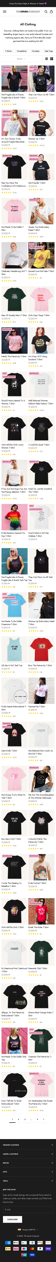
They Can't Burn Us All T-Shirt (41, 94)
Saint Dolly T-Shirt (9, 750)
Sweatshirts (21, 51)
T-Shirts (8, 51)
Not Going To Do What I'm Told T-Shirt (13, 796)
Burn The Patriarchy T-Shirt (40, 665)
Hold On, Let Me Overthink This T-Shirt (40, 490)
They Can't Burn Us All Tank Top (40, 579)
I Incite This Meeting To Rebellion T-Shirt (11, 885)
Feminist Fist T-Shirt (36, 706)
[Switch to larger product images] (46, 59)
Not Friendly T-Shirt (36, 182)
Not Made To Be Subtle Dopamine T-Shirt (11, 623)
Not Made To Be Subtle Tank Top (13, 1058)
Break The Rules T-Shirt (38, 927)
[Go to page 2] (44, 1119)
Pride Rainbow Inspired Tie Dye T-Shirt (13, 534)
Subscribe (12, 1219)
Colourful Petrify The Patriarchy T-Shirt (37, 840)
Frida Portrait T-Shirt (37, 883)
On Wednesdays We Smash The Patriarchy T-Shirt (40, 1102)
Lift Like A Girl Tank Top (11, 665)
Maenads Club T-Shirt (37, 968)
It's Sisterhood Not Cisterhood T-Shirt (14, 970)
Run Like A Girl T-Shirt (11, 838)
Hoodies (35, 51)
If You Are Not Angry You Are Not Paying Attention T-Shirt (14, 490)
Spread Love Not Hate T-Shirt (41, 271)
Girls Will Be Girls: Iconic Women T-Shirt (12, 446)
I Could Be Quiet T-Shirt (38, 444)
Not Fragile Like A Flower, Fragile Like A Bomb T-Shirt (13, 96)
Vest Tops (49, 51)
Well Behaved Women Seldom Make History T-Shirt (40, 402)
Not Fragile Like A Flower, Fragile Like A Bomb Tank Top (14, 579)
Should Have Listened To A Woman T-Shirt (13, 402)
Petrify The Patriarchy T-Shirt (13, 356)
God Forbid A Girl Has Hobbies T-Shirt (38, 534)
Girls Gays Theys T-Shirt (38, 315)
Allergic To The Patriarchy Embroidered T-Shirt (12, 1014)
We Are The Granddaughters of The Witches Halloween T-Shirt (41, 796)
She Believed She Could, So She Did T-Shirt (40, 752)
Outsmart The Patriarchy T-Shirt (40, 1058)
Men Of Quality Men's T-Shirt (14, 315)
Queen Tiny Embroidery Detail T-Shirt (38, 229)
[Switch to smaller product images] (51, 59)
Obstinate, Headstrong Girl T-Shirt (14, 273)
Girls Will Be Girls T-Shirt (12, 927)
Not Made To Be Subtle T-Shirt (12, 229)
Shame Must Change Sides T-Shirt (41, 1014)
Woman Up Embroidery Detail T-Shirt (41, 623)
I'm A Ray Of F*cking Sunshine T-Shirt (37, 358)
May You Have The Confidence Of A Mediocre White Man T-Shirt (13, 184)
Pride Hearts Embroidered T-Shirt (14, 708)
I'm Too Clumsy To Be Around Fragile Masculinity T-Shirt (14, 140)
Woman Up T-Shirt (36, 138)
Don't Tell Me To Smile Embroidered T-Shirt (11, 1102)
